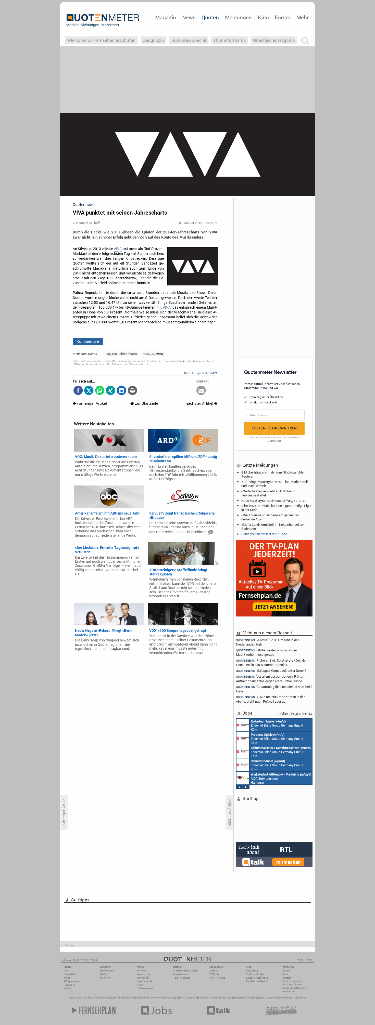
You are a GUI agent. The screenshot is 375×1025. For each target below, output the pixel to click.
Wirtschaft (142, 977)
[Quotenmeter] (103, 20)
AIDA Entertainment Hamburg (281, 778)
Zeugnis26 (153, 40)
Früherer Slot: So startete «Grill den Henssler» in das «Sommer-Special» (271, 662)
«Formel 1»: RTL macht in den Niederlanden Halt (267, 642)
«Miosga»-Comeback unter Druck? (271, 670)
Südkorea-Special (188, 40)
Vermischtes (144, 974)
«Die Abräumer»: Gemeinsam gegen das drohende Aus (270, 517)
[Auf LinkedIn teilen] (121, 390)
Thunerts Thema (229, 40)
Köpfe (140, 985)
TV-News (142, 970)
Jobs (285, 974)
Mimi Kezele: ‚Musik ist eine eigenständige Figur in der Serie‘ (276, 507)
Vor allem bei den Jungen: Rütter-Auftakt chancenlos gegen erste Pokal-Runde (270, 678)
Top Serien (300, 997)
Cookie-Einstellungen (294, 988)
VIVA (118, 248)
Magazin (165, 17)
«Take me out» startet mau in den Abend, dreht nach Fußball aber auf (270, 699)
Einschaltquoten (172, 997)
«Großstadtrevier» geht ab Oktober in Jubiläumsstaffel (268, 493)
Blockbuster (202, 997)
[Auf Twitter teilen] (88, 390)
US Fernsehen (141, 997)
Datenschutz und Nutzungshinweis (292, 983)
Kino (263, 17)
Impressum (288, 991)
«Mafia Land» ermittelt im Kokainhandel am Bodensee (272, 526)
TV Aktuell (88, 997)
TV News (156, 997)
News (189, 17)
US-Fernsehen (145, 988)
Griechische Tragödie (274, 40)
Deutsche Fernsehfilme (279, 997)
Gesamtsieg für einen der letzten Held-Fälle (274, 689)
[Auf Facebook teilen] (78, 390)
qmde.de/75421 (207, 373)
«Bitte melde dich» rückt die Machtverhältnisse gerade (266, 652)
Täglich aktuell (182, 977)
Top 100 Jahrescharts (121, 354)
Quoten (210, 17)
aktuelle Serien (236, 997)
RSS (66, 970)
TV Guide (188, 997)
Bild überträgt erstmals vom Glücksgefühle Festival (272, 474)
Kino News (75, 997)
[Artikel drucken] (132, 390)
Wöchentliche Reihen (185, 970)
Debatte (213, 970)
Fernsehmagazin (106, 997)
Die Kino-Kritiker (255, 974)
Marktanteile (180, 974)
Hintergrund (107, 970)
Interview (105, 977)
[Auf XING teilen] (110, 390)
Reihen (104, 974)
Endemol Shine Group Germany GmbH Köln (277, 725)
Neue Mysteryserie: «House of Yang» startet (273, 500)
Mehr (302, 17)
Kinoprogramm (255, 997)
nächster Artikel (200, 403)
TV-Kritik (214, 974)
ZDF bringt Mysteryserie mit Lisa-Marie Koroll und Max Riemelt (274, 483)
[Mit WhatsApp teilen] (99, 390)
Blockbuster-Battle (256, 981)
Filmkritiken (124, 997)
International (144, 981)
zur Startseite (146, 403)
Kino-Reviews (217, 977)
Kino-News (252, 970)
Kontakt (286, 977)
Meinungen (238, 17)
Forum (282, 17)
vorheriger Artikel (91, 403)
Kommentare (88, 341)
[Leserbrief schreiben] (201, 390)
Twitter (68, 988)
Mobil (67, 977)
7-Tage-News (71, 981)
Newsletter (70, 974)
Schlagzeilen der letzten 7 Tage (264, 534)
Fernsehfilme (218, 997)
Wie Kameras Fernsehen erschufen (101, 40)
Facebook (69, 985)
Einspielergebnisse (257, 977)
